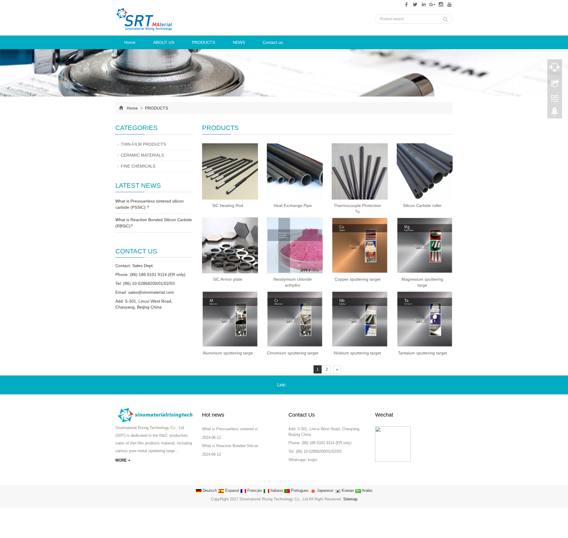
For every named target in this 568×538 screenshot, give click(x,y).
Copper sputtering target (357, 279)
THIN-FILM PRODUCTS (143, 144)
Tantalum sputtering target (422, 353)
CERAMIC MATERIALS (142, 155)
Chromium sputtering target (292, 353)
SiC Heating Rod (227, 205)
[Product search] (445, 17)
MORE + (122, 460)
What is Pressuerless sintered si (230, 429)
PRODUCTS (203, 42)
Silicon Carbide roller (422, 205)
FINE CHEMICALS (138, 166)
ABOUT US (163, 42)
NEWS (239, 42)
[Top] (554, 113)
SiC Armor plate (227, 279)
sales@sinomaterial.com (151, 292)
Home (129, 42)
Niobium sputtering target (357, 353)
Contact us (273, 42)
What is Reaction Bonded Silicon (230, 446)
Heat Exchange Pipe (293, 205)
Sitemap (350, 499)
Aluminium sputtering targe (228, 353)
